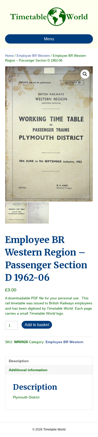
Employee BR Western (33, 56)
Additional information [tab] (28, 370)
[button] (84, 74)
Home (9, 56)
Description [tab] (19, 361)
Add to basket (37, 325)
